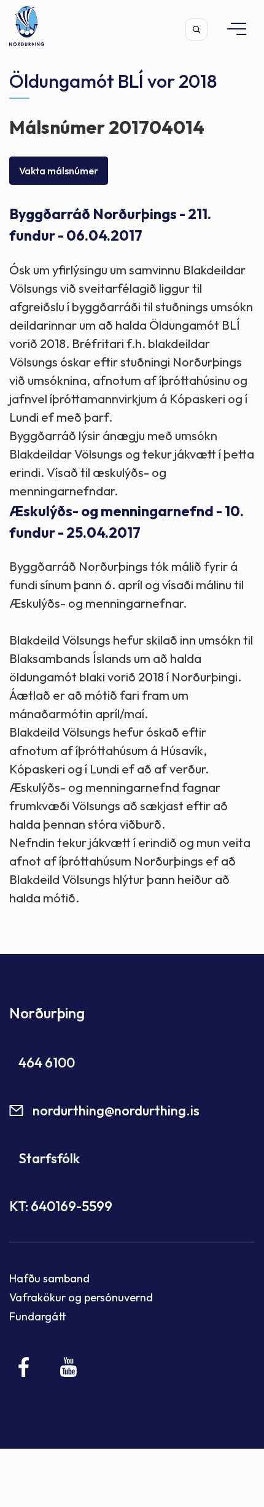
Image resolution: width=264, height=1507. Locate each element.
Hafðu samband (49, 1278)
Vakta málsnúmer (58, 171)
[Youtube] (68, 1367)
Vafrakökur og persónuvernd (81, 1297)
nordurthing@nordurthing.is (116, 1110)
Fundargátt (37, 1316)
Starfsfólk (49, 1158)
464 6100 (46, 1062)
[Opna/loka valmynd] (230, 28)
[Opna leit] (196, 29)
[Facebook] (24, 1367)
